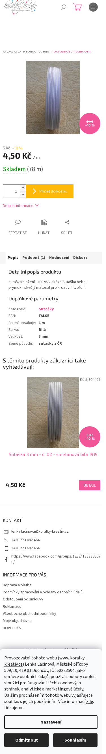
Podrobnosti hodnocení (71, 51)
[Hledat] (63, 7)
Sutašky (46, 309)
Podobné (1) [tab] (33, 258)
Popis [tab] (13, 258)
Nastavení (50, 722)
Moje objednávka (17, 621)
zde (89, 701)
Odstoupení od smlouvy (23, 599)
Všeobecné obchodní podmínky (29, 614)
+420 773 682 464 (25, 540)
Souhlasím (75, 740)
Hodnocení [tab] (59, 258)
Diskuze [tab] (80, 258)
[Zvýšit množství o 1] (23, 188)
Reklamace (12, 606)
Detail (89, 485)
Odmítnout (26, 740)
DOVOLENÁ (12, 628)
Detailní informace (18, 206)
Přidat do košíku (53, 191)
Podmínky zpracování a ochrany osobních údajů (43, 592)
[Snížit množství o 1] (23, 194)
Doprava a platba (17, 585)
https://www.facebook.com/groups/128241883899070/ (55, 559)
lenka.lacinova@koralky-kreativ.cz (40, 531)
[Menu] (93, 7)
